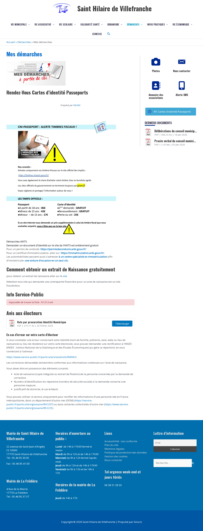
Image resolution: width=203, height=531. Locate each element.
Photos (156, 71)
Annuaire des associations (156, 96)
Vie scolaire (66, 24)
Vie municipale (19, 24)
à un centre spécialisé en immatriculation (83, 256)
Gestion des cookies (116, 456)
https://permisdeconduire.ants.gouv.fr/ (63, 249)
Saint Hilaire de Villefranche (114, 8)
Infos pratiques (156, 24)
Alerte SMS (182, 95)
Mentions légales (114, 448)
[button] (109, 34)
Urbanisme (113, 24)
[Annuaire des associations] (156, 85)
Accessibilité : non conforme (120, 441)
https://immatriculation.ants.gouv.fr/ (82, 253)
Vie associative (42, 24)
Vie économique (181, 24)
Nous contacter (181, 71)
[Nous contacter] (182, 62)
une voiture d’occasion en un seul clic (46, 260)
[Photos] (156, 62)
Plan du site (111, 445)
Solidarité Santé (90, 24)
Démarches (133, 24)
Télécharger (122, 323)
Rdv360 (76, 105)
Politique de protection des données (125, 452)
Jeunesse (97, 34)
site (64, 276)
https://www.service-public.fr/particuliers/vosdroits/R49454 (41, 357)
